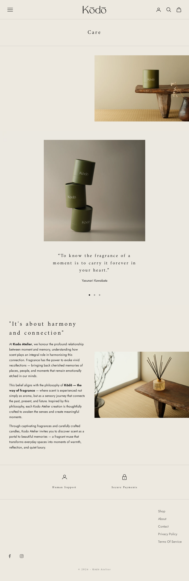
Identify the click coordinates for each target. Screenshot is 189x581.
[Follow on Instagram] (21, 556)
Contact (163, 526)
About (162, 518)
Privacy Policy (167, 534)
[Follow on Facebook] (9, 556)
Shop (161, 511)
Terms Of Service (170, 541)
